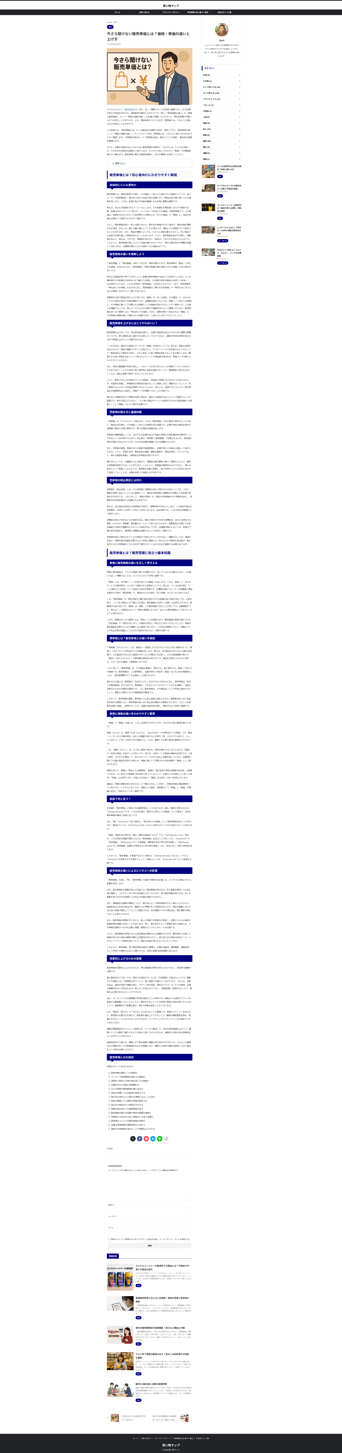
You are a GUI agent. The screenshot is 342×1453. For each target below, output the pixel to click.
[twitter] (133, 1138)
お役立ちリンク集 (224, 12)
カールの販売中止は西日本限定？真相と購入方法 (229, 168)
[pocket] (146, 1138)
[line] (159, 1138)
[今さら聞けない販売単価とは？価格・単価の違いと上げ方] (153, 1138)
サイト (111, 1227)
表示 (122, 163)
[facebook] (139, 1138)
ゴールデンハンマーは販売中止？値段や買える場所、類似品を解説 (229, 208)
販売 (111, 1148)
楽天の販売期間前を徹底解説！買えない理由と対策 (160, 1327)
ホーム (117, 12)
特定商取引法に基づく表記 (197, 12)
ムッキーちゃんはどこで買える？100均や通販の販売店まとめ (229, 230)
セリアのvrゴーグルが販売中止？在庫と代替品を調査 (229, 187)
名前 (111, 1204)
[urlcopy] (166, 1138)
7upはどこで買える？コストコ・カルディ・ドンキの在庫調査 (229, 252)
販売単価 (129, 109)
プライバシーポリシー (171, 12)
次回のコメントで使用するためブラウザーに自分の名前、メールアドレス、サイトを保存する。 (151, 1239)
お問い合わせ (144, 12)
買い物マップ (171, 6)
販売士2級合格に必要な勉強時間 (151, 1383)
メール (112, 1216)
